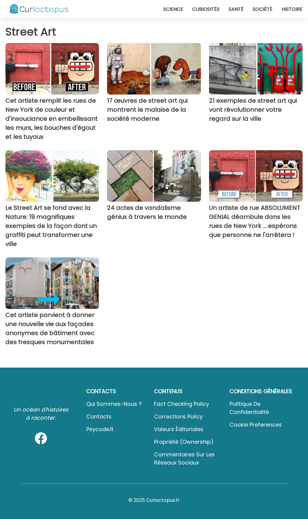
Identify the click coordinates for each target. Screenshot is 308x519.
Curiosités (206, 9)
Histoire (292, 9)
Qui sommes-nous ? (114, 404)
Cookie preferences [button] (255, 424)
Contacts (99, 416)
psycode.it (99, 429)
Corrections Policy (178, 416)
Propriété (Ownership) (184, 442)
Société (263, 9)
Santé (236, 9)
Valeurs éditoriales (178, 429)
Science (173, 9)
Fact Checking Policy (181, 404)
